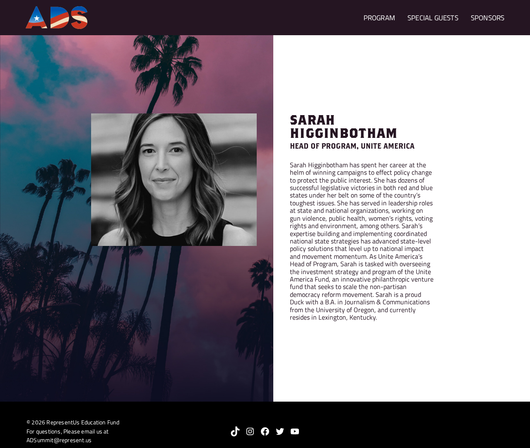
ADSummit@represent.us (59, 440)
